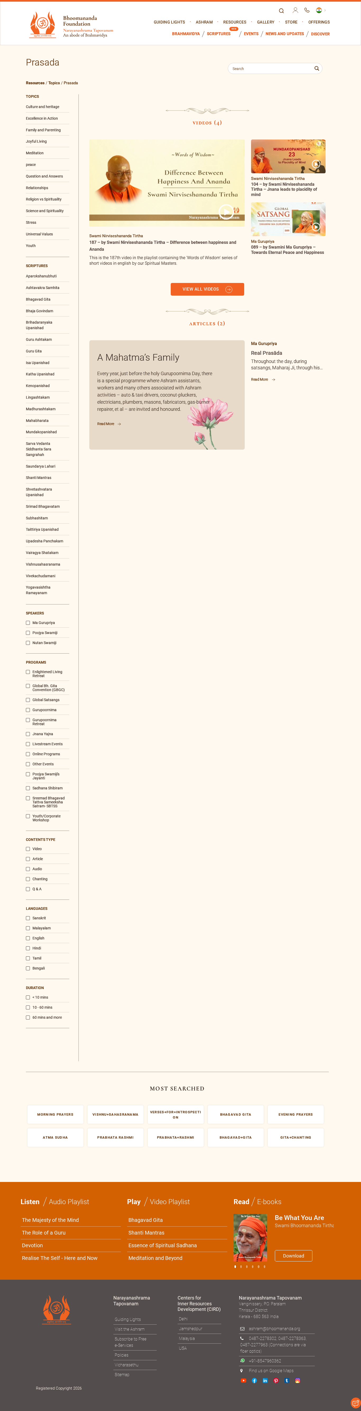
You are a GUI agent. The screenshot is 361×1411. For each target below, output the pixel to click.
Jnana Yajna (43, 388)
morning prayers (55, 769)
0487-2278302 (262, 992)
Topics (54, 83)
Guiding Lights (169, 22)
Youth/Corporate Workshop (47, 472)
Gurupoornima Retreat (45, 376)
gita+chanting (296, 792)
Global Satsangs (46, 354)
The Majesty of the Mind (50, 874)
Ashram (204, 22)
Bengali (39, 623)
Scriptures (218, 34)
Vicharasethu (126, 1019)
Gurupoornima (45, 364)
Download (293, 910)
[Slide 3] (252, 920)
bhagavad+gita (236, 792)
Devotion (32, 899)
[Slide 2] (247, 920)
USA (183, 1002)
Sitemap (122, 1028)
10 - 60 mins (42, 662)
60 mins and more (47, 672)
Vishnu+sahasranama (115, 769)
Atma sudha (55, 792)
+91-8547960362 (265, 1015)
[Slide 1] (241, 920)
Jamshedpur (190, 982)
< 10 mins (40, 652)
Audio (37, 523)
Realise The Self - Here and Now (60, 912)
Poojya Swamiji (45, 287)
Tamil (37, 612)
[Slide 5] (264, 920)
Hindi (37, 602)
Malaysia (187, 992)
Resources (234, 22)
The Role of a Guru (44, 887)
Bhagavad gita (236, 769)
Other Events (43, 418)
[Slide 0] (235, 920)
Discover (320, 34)
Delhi (183, 973)
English (38, 592)
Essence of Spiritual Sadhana (162, 899)
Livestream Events (48, 398)
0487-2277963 (254, 999)
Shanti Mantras (146, 887)
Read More (106, 424)
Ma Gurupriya (44, 277)
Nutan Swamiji (44, 297)
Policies (121, 1009)
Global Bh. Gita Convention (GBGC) (49, 342)
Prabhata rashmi (115, 792)
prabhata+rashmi (176, 792)
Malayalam (42, 582)
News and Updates (285, 34)
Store (291, 22)
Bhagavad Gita (145, 874)
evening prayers (296, 769)
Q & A (37, 543)
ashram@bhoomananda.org (274, 982)
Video (37, 503)
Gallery (265, 22)
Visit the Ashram (130, 983)
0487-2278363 (292, 992)
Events (251, 34)
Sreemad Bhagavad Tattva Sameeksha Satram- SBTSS (49, 456)
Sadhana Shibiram (48, 442)
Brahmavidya (186, 34)
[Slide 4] (258, 920)
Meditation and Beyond (155, 912)
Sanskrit (39, 572)
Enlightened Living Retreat (47, 328)
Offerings (319, 22)
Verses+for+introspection (175, 769)
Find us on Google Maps (271, 1024)
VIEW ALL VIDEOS (201, 289)
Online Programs (46, 408)
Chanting (40, 533)
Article (38, 513)
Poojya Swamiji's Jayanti (46, 430)
